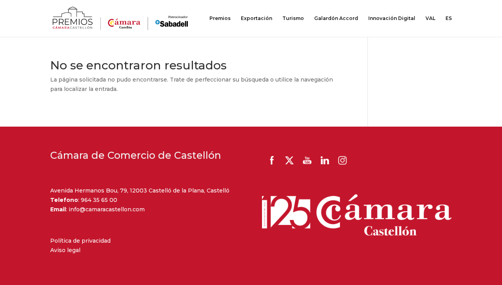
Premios (220, 18)
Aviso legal (65, 250)
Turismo (293, 18)
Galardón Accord (336, 18)
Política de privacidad (80, 240)
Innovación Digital (391, 18)
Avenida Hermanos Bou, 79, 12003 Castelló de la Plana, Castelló (139, 190)
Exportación (256, 18)
